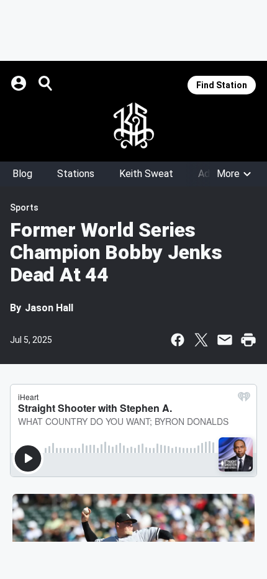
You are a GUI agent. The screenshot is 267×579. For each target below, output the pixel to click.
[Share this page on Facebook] (177, 340)
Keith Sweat (146, 174)
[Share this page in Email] (224, 340)
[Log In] (20, 83)
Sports (24, 207)
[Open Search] (45, 83)
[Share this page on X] (201, 340)
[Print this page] (248, 340)
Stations (75, 174)
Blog (22, 174)
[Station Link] (133, 125)
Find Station (221, 85)
